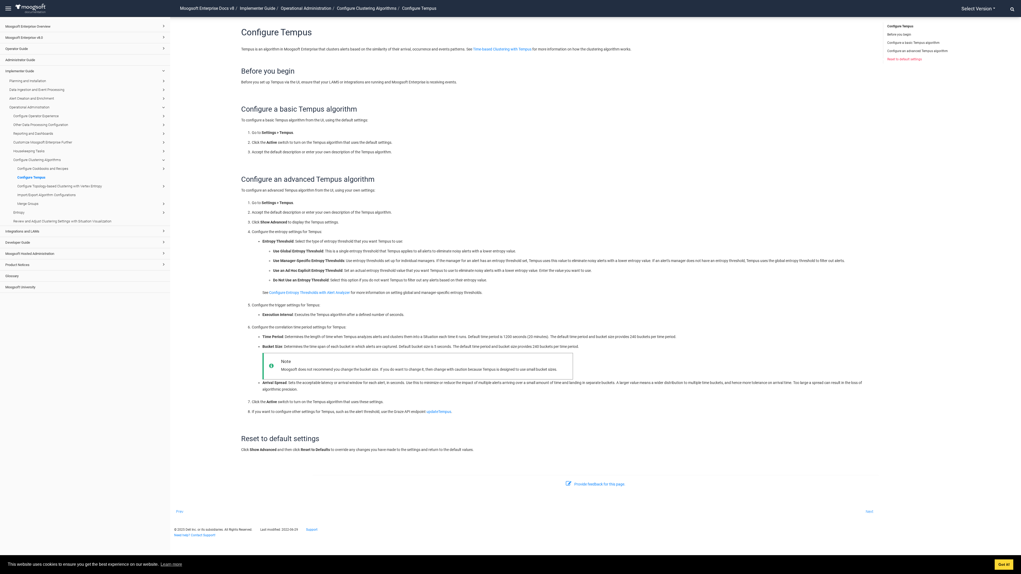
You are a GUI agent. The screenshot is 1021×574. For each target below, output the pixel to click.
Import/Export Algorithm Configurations (46, 195)
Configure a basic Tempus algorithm (913, 43)
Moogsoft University (20, 287)
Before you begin (899, 34)
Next (869, 511)
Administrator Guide (20, 60)
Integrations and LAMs (22, 231)
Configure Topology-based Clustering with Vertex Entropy (59, 186)
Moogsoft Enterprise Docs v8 (207, 8)
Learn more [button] (171, 564)
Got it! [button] (1004, 564)
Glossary (12, 276)
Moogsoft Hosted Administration (29, 254)
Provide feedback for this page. (599, 484)
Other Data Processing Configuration (40, 125)
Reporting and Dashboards (33, 134)
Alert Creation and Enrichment (31, 98)
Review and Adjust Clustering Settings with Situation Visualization (62, 221)
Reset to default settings (904, 59)
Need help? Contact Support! (194, 535)
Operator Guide (16, 49)
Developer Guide (17, 242)
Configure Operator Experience (36, 116)
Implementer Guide (19, 71)
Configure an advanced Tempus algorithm (917, 51)
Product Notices (17, 265)
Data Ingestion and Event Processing (36, 90)
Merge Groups (28, 204)
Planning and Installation (27, 81)
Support (311, 529)
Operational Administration (29, 107)
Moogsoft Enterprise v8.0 (24, 38)
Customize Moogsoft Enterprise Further (42, 142)
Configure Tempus (31, 177)
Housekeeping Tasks (29, 151)
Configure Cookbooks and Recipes (42, 169)
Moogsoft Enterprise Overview (28, 26)
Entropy (18, 212)
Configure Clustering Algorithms (37, 160)
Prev (179, 511)
